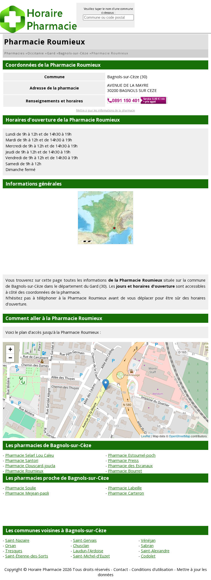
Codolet (148, 556)
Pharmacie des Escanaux (130, 465)
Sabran (147, 545)
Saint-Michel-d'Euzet (91, 556)
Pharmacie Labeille (125, 488)
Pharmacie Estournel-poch (132, 455)
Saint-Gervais (85, 540)
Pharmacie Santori (21, 460)
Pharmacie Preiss (123, 460)
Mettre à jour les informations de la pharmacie (105, 110)
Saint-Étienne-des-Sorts (26, 556)
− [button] (10, 357)
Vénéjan (148, 540)
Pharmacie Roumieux (24, 470)
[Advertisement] (105, 259)
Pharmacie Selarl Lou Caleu (29, 455)
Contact (120, 569)
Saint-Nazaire (17, 540)
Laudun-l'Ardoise (88, 550)
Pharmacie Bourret (125, 470)
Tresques (13, 550)
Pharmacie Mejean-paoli (27, 493)
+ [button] (10, 349)
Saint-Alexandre (155, 550)
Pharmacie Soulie (20, 488)
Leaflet (145, 436)
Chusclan (81, 545)
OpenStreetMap (179, 436)
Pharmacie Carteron (126, 493)
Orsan (10, 545)
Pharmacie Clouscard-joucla (30, 465)
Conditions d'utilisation (152, 569)
